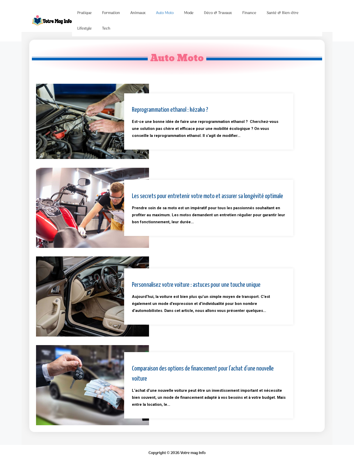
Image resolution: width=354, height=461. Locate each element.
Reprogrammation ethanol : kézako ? (170, 110)
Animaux (138, 13)
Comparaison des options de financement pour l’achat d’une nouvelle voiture (203, 374)
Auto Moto (165, 13)
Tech (106, 28)
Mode (189, 13)
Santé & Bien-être (283, 13)
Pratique (84, 13)
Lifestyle (84, 28)
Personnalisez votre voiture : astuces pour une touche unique (196, 285)
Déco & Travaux (218, 13)
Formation (111, 13)
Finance (249, 13)
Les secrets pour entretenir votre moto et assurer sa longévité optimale (207, 196)
